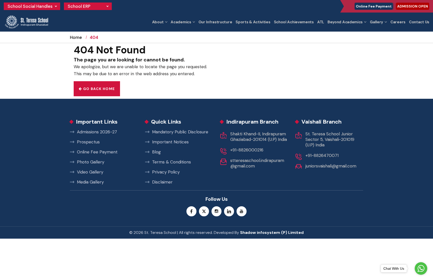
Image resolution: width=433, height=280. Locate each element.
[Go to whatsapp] (421, 268)
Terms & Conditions (171, 162)
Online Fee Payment (374, 6)
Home (76, 37)
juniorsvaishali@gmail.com (330, 166)
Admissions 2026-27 (97, 132)
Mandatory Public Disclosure (180, 132)
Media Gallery (90, 182)
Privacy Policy (166, 172)
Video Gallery (90, 172)
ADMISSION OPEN (412, 6)
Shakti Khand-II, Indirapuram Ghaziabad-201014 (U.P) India (258, 136)
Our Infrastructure (215, 22)
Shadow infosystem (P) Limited (272, 232)
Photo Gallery (90, 162)
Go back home (98, 88)
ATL (320, 22)
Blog (156, 152)
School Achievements (294, 22)
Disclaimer (162, 182)
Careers (397, 22)
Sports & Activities (253, 22)
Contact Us (419, 22)
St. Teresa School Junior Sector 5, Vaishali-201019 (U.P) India (329, 139)
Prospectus (88, 142)
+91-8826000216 (246, 150)
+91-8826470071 (322, 155)
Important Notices (170, 142)
